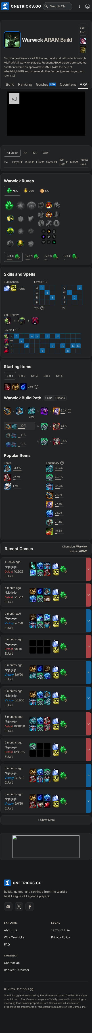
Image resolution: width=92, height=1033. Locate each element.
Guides (45, 84)
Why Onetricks (14, 937)
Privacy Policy (60, 937)
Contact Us (12, 963)
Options (60, 398)
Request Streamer (16, 970)
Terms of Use (60, 930)
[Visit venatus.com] (76, 128)
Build (10, 84)
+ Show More (46, 820)
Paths (48, 398)
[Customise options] (87, 6)
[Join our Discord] (8, 906)
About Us (10, 930)
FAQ (7, 944)
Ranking (25, 84)
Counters (68, 84)
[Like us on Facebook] (29, 906)
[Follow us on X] (19, 906)
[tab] (10, 85)
